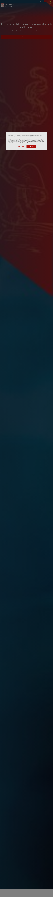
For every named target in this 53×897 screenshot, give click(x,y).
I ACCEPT (31, 146)
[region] (26, 141)
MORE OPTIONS (21, 146)
